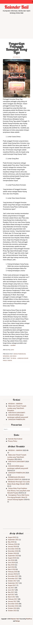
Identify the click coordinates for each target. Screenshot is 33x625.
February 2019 (12, 544)
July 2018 (11, 560)
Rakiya (17, 621)
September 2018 (13, 555)
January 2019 (12, 546)
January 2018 (12, 574)
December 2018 (13, 549)
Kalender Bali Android (15, 439)
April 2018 (11, 567)
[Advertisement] (16, 32)
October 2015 (12, 610)
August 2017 (12, 585)
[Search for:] (16, 429)
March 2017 (12, 597)
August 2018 (12, 558)
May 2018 (11, 565)
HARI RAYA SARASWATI (16, 412)
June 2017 (11, 590)
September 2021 (13, 539)
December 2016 (13, 603)
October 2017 (12, 581)
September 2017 (13, 583)
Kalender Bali (16, 7)
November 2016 (13, 606)
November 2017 (13, 578)
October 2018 (12, 553)
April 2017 (11, 594)
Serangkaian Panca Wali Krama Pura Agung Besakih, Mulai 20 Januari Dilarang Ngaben (18, 497)
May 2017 (11, 592)
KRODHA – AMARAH (15, 403)
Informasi (16, 57)
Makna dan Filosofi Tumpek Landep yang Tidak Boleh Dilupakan (16, 408)
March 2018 (12, 569)
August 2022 (12, 537)
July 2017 (11, 587)
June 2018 (11, 562)
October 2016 (12, 608)
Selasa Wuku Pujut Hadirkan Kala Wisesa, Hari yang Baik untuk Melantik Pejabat (18, 491)
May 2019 (11, 542)
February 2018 (12, 571)
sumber (13, 345)
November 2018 (13, 551)
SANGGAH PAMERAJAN (16, 419)
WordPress (29, 619)
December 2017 (13, 576)
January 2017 (12, 601)
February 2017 (12, 599)
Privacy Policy (12, 441)
